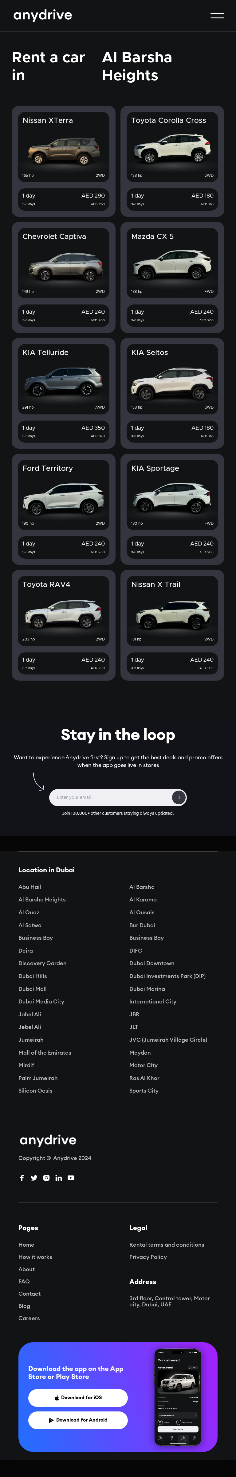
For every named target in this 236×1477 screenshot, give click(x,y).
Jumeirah (31, 1040)
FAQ (24, 1281)
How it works (35, 1257)
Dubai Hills (32, 976)
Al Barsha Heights (42, 899)
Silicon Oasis (35, 1091)
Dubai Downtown (152, 963)
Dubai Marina (147, 989)
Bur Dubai (142, 925)
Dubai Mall (32, 989)
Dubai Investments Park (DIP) (167, 976)
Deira (25, 951)
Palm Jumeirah (38, 1078)
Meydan (140, 1053)
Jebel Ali (29, 1027)
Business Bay (35, 938)
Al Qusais (142, 912)
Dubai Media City (41, 1001)
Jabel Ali (29, 1014)
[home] (42, 16)
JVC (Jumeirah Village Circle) (168, 1040)
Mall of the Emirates (44, 1053)
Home (26, 1245)
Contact (29, 1294)
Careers (29, 1318)
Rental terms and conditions (166, 1245)
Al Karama (143, 899)
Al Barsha (142, 887)
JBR (134, 1014)
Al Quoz (28, 912)
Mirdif (26, 1065)
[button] (217, 15)
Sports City (144, 1091)
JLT (133, 1027)
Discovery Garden (42, 963)
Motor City (143, 1065)
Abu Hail (29, 887)
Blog (24, 1306)
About (26, 1269)
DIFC (135, 951)
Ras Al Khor (144, 1078)
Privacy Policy (148, 1257)
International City (152, 1001)
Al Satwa (29, 925)
